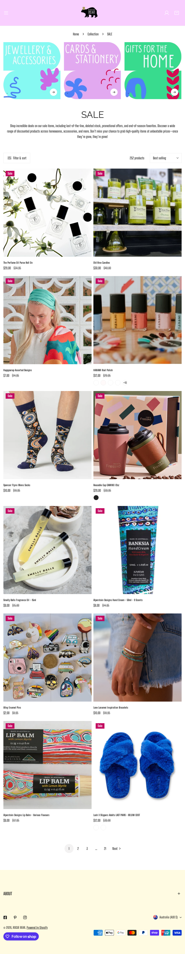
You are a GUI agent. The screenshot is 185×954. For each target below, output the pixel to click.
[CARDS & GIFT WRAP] (92, 70)
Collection (93, 34)
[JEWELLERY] (31, 70)
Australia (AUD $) (169, 917)
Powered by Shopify (37, 927)
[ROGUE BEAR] (92, 13)
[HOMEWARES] (153, 70)
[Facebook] (5, 917)
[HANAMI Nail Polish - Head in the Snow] (103, 382)
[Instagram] (25, 917)
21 (105, 848)
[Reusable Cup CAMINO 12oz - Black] (96, 497)
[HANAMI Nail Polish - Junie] (110, 382)
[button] (177, 13)
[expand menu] (6, 13)
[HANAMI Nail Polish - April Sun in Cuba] (96, 382)
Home (76, 34)
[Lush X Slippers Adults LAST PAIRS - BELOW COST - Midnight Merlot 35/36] (96, 827)
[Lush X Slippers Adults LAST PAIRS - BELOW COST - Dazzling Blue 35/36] (103, 827)
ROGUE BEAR (19, 927)
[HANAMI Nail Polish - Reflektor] (117, 382)
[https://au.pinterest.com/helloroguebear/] (15, 917)
